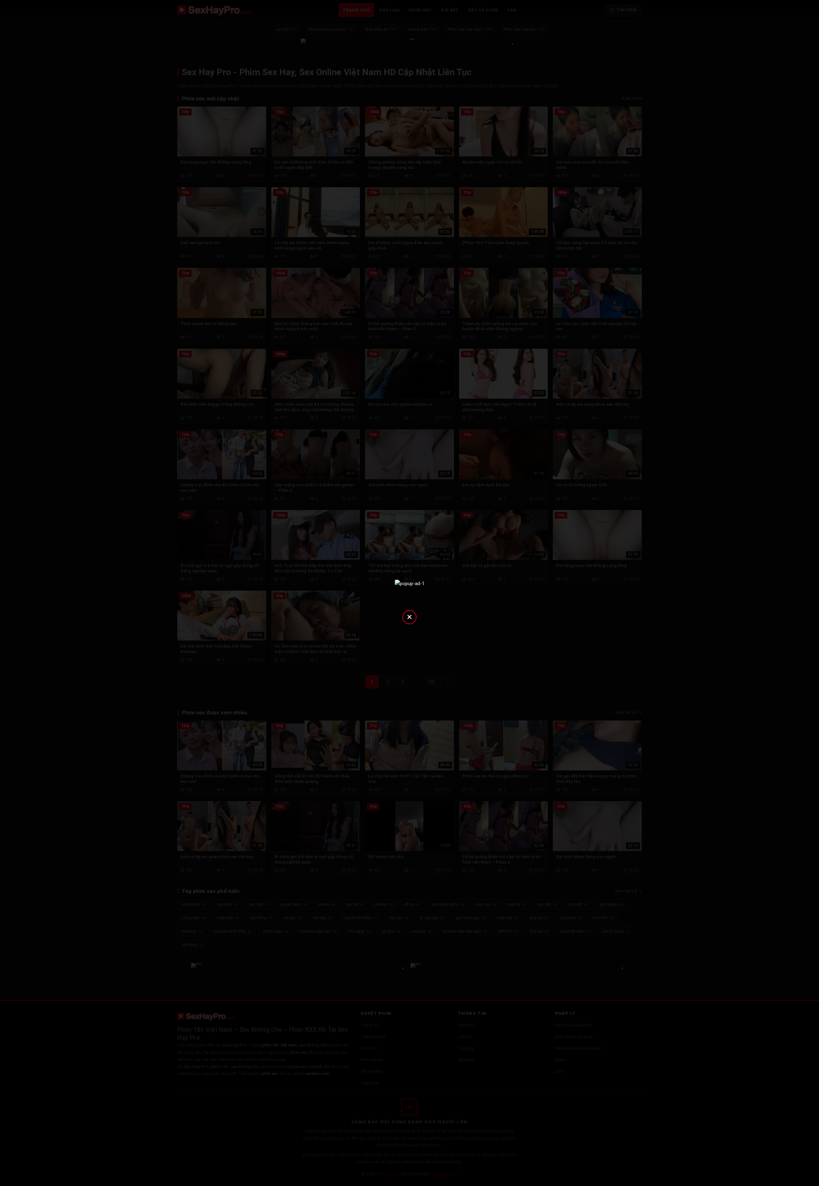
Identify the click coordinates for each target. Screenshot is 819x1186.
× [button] (409, 616)
